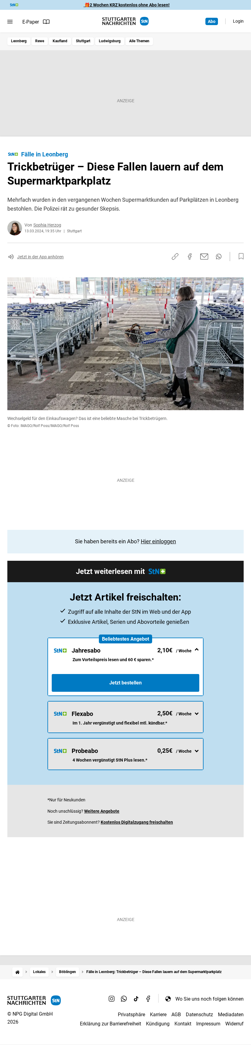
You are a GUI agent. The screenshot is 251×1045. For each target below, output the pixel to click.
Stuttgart (83, 41)
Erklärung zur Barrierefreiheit (110, 1024)
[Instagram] (112, 999)
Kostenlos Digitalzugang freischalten (137, 822)
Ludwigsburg (110, 41)
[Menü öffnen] (10, 22)
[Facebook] (148, 999)
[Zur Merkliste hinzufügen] (239, 256)
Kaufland (60, 41)
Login (238, 21)
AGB (176, 1014)
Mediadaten (231, 1014)
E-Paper (30, 22)
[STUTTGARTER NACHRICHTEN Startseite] (125, 21)
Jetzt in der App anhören (40, 256)
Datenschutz (199, 1014)
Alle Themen (139, 41)
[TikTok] (136, 999)
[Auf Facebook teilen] (190, 256)
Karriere (158, 1014)
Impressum (208, 1024)
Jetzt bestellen (125, 683)
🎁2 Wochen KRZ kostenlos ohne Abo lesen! (127, 4)
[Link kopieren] (175, 256)
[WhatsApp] (124, 999)
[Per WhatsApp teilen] (219, 256)
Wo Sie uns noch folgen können (209, 999)
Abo (211, 21)
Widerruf (234, 1024)
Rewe (39, 41)
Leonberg (19, 41)
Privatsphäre (131, 1014)
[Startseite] (17, 972)
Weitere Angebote (101, 811)
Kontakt (182, 1024)
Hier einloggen (158, 541)
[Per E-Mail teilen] (204, 256)
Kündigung (158, 1024)
